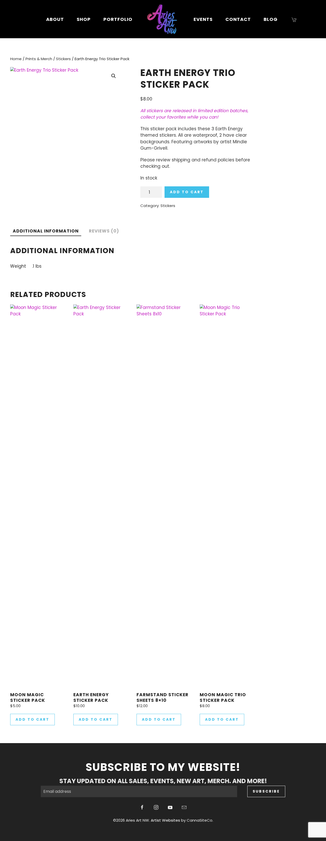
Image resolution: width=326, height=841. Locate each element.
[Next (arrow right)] (317, 420)
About (55, 19)
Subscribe (266, 791)
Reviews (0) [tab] (104, 231)
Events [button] (203, 19)
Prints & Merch (38, 58)
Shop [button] (84, 19)
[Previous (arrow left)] (9, 420)
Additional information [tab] (46, 231)
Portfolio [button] (117, 19)
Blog (271, 19)
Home (16, 58)
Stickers (63, 58)
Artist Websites (165, 820)
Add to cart (187, 192)
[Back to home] (163, 19)
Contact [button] (238, 19)
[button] (113, 76)
